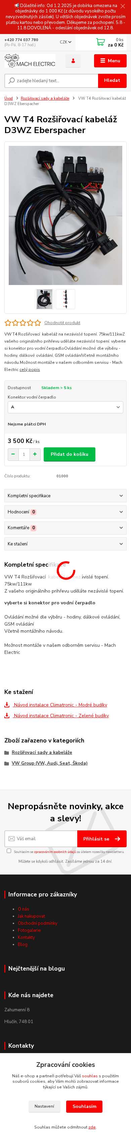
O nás (23, 909)
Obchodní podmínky (37, 923)
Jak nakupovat (31, 916)
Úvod (8, 98)
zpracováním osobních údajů (55, 852)
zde (92, 1127)
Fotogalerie (29, 930)
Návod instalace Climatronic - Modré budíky (60, 705)
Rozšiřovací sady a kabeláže (45, 98)
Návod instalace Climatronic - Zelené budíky (61, 715)
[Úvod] (29, 61)
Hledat (112, 80)
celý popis (29, 369)
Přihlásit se (97, 839)
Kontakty (26, 937)
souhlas (90, 1076)
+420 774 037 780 (21, 39)
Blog (23, 945)
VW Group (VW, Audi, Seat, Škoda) (50, 763)
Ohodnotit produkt (62, 322)
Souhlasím (84, 1106)
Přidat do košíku (69, 454)
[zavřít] (122, 6)
